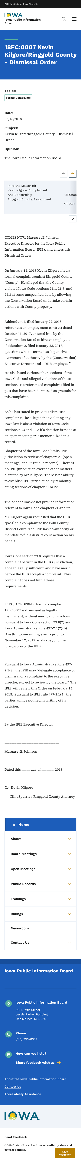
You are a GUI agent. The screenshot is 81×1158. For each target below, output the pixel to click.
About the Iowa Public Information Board (35, 1079)
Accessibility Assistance (23, 1094)
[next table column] (72, 174)
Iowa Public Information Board (23, 21)
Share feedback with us (35, 1062)
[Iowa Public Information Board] (14, 15)
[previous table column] (63, 174)
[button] (65, 1153)
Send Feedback (16, 1137)
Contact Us (13, 1086)
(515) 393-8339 (26, 1039)
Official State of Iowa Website (21, 4)
